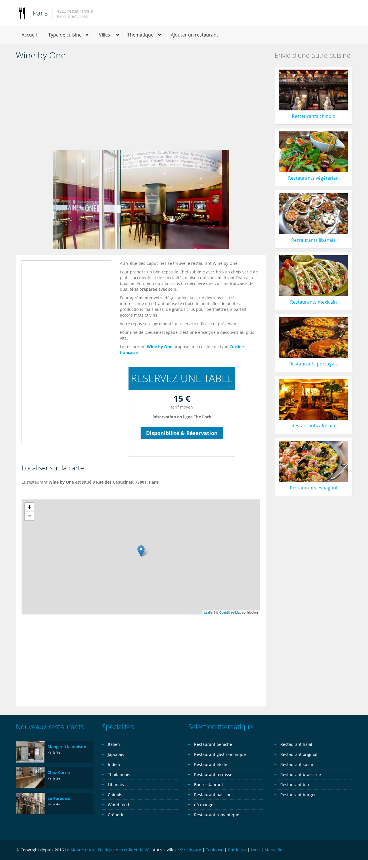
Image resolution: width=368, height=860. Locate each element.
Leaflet (208, 612)
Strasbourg (190, 850)
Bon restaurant (208, 784)
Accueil (29, 35)
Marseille (273, 850)
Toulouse (214, 850)
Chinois (115, 794)
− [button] (29, 516)
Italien (114, 744)
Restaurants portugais (313, 364)
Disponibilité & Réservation (182, 433)
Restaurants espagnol (313, 487)
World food (118, 804)
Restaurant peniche (213, 744)
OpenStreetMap (230, 612)
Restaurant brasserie (300, 774)
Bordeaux (237, 850)
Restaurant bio (294, 784)
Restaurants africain (313, 425)
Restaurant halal (296, 744)
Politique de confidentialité (124, 850)
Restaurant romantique (216, 814)
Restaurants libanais (313, 240)
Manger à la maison (66, 746)
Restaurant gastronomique (220, 754)
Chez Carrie (58, 772)
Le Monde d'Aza (80, 850)
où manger (204, 804)
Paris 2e (53, 778)
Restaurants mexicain (313, 302)
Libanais (116, 784)
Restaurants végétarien (313, 178)
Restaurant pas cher (213, 794)
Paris (40, 13)
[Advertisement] (141, 107)
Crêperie (116, 814)
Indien (114, 764)
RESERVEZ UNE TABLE (182, 378)
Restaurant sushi (296, 764)
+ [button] (29, 507)
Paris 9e (53, 752)
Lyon (255, 850)
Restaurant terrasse (213, 774)
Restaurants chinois (313, 116)
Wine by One (159, 346)
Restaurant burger (298, 794)
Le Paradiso (58, 798)
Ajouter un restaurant (194, 35)
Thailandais (119, 774)
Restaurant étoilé (210, 764)
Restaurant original (298, 754)
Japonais (116, 754)
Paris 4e (53, 804)
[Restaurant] (22, 13)
